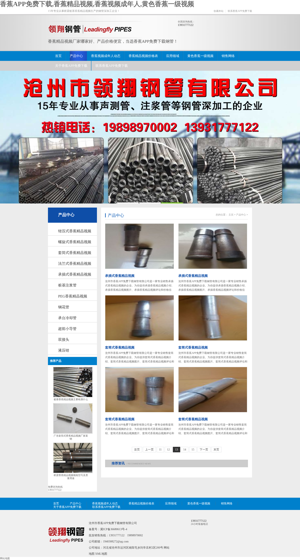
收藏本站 (218, 11)
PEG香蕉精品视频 (72, 296)
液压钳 (63, 350)
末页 (216, 449)
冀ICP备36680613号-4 (113, 529)
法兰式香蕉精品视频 (74, 264)
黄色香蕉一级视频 (200, 56)
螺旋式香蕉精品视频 (74, 242)
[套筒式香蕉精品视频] (139, 318)
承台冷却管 (67, 318)
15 (192, 449)
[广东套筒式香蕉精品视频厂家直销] (73, 432)
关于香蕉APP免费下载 (71, 65)
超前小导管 (67, 329)
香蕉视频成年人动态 (105, 56)
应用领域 (172, 56)
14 (184, 449)
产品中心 (76, 56)
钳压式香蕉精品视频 (74, 231)
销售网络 (228, 56)
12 (168, 449)
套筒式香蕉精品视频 (74, 253)
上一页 (149, 449)
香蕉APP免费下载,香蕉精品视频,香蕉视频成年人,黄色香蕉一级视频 (97, 4)
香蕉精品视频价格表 (143, 56)
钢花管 (63, 307)
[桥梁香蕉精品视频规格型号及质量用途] (73, 472)
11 (160, 449)
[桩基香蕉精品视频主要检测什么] (73, 396)
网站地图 (5, 558)
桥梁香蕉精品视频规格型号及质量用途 (71, 477)
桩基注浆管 (67, 285)
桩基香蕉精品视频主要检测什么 (71, 399)
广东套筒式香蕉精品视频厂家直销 (71, 437)
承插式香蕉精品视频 (74, 274)
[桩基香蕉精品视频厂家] (66, 548)
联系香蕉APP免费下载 (240, 11)
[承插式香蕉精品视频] (139, 246)
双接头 (63, 340)
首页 (58, 56)
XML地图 (101, 553)
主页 (231, 214)
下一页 (204, 449)
